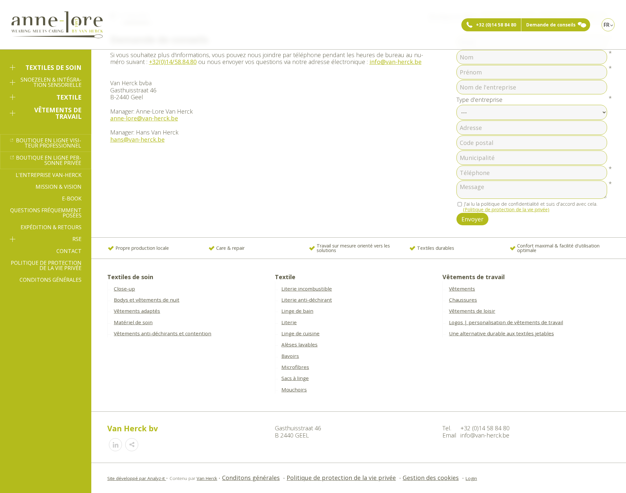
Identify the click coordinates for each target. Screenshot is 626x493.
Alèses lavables (299, 344)
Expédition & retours (51, 227)
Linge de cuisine (300, 333)
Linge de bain (297, 311)
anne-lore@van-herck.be (144, 118)
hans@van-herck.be (137, 139)
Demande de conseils (550, 25)
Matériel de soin (133, 322)
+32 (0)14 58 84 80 (496, 25)
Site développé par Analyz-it (136, 478)
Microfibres (295, 367)
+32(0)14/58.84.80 (173, 62)
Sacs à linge (295, 378)
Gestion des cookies (431, 478)
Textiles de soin (53, 67)
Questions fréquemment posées (46, 213)
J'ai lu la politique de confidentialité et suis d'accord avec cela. (530, 207)
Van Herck (207, 478)
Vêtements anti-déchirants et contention (162, 333)
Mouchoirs (294, 389)
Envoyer (472, 219)
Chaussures (463, 300)
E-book (72, 198)
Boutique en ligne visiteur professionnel (48, 143)
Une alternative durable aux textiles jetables (501, 333)
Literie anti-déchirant (306, 300)
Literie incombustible (306, 289)
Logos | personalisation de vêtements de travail (506, 322)
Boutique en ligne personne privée (48, 160)
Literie (289, 322)
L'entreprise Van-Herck (49, 175)
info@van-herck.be (395, 62)
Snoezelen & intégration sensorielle (51, 82)
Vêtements (462, 289)
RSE (77, 239)
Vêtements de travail (58, 112)
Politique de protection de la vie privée (46, 265)
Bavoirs (290, 356)
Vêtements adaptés (137, 311)
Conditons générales (51, 279)
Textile (69, 97)
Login (471, 478)
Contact (69, 251)
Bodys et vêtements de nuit (146, 300)
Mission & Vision (59, 186)
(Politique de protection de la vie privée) (506, 209)
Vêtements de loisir (472, 311)
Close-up (124, 289)
